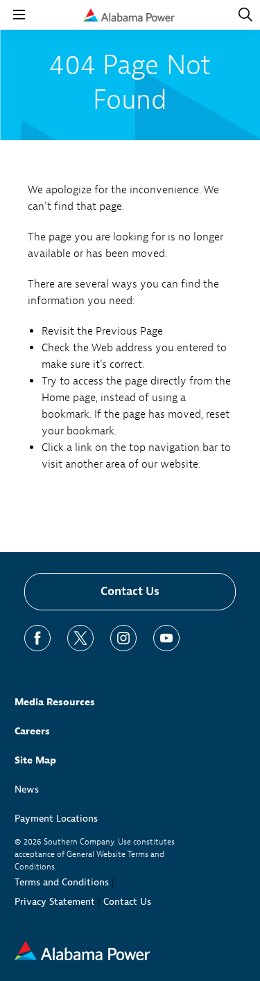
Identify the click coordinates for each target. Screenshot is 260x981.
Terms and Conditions (62, 882)
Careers (32, 731)
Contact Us (130, 591)
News (27, 789)
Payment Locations (56, 818)
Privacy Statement (55, 902)
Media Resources (55, 702)
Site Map (35, 760)
